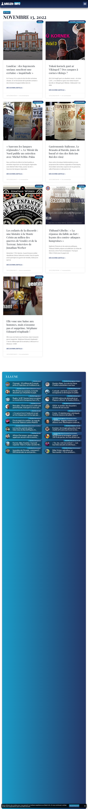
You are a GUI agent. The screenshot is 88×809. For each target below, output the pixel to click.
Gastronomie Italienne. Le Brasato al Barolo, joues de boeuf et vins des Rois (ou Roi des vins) (64, 151)
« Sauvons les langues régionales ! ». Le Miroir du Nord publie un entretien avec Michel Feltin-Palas (22, 151)
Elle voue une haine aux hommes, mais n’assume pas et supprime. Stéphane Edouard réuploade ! (21, 326)
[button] (85, 4)
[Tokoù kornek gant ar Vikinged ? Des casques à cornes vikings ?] (65, 40)
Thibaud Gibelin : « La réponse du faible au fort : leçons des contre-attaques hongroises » (64, 235)
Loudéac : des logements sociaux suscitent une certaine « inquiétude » (20, 69)
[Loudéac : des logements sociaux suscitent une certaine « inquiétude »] (22, 40)
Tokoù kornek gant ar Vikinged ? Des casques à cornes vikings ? (63, 69)
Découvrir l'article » (14, 88)
